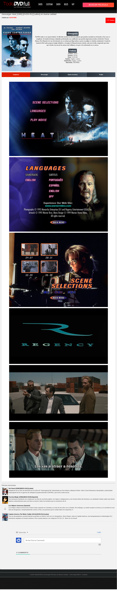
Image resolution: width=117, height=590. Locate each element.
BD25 (66, 4)
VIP (73, 4)
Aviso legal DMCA (75, 574)
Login (99, 532)
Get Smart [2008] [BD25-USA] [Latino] (21, 488)
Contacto (84, 574)
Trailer (101, 74)
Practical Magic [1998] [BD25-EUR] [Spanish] (23, 497)
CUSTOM (49, 4)
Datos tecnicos (73, 74)
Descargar (44, 74)
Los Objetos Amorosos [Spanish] (19, 505)
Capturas (16, 74)
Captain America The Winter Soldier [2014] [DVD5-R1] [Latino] (29, 514)
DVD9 (58, 4)
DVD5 (40, 4)
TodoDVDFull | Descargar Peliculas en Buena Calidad (51, 574)
